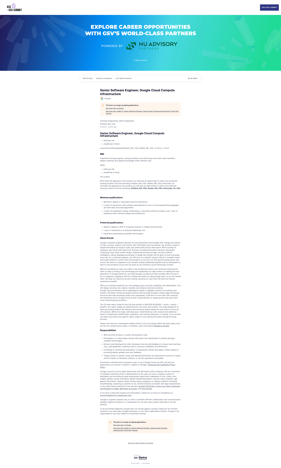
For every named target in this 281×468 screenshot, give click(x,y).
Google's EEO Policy (146, 386)
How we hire (147, 389)
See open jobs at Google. (115, 108)
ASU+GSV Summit (269, 7)
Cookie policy (146, 463)
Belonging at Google (128, 389)
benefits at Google (161, 326)
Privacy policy (135, 463)
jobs (88, 78)
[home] (14, 7)
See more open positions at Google (140, 443)
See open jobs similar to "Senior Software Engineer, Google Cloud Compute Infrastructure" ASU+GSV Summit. (142, 112)
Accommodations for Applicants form (115, 395)
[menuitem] (142, 140)
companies (104, 78)
